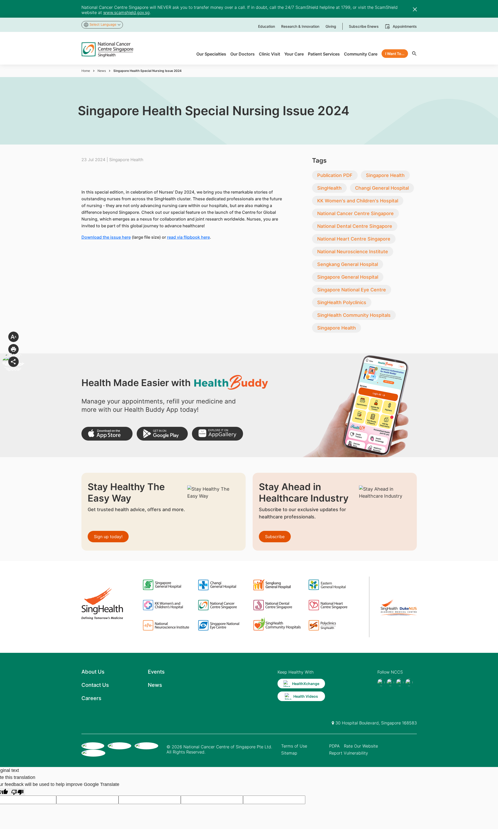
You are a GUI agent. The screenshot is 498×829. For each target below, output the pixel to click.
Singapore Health (385, 175)
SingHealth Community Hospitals (354, 315)
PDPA (334, 746)
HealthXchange (305, 683)
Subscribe (275, 536)
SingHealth (329, 188)
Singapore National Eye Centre (351, 289)
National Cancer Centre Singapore (355, 213)
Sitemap (289, 753)
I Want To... (394, 53)
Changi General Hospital (382, 188)
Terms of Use (294, 746)
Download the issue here (106, 237)
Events (156, 672)
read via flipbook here (188, 237)
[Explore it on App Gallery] (217, 434)
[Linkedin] (409, 682)
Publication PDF (334, 175)
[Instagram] (399, 682)
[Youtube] (390, 682)
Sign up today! (108, 536)
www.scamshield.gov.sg (126, 12)
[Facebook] (381, 682)
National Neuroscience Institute (352, 251)
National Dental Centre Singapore (354, 226)
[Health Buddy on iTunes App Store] (107, 434)
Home (85, 71)
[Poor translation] (17, 792)
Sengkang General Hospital (347, 264)
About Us (93, 672)
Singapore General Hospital (347, 277)
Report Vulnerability (348, 753)
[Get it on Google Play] (162, 434)
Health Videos (305, 696)
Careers (91, 698)
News (102, 71)
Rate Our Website (361, 746)
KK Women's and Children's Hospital (357, 200)
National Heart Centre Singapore (353, 239)
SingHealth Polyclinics (341, 302)
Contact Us (95, 685)
